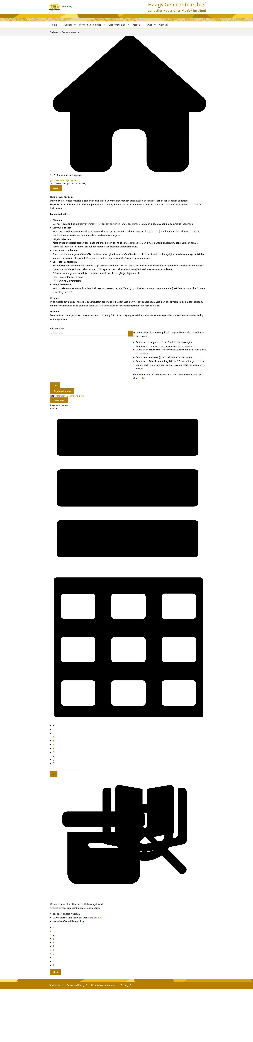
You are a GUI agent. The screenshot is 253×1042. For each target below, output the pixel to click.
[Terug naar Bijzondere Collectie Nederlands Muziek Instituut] (60, 7)
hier (143, 378)
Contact (163, 24)
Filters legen (59, 400)
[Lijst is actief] (128, 565)
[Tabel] (128, 722)
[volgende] (54, 763)
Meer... (56, 188)
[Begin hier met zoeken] (129, 171)
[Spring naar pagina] (53, 774)
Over (149, 24)
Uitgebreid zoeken (62, 391)
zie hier (97, 917)
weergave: (54, 408)
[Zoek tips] (130, 333)
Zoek (55, 385)
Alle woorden (57, 328)
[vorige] (54, 725)
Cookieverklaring (75, 985)
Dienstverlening (117, 24)
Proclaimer (54, 985)
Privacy (124, 985)
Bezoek (136, 24)
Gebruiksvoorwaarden (102, 985)
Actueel (68, 24)
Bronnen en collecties (90, 24)
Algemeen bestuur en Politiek (69, 395)
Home (53, 24)
